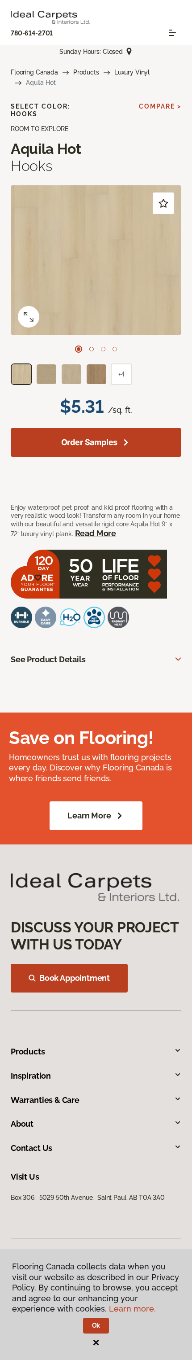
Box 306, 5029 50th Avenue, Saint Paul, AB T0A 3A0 (88, 1197)
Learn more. (132, 1308)
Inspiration (31, 1075)
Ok (96, 1325)
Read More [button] (95, 533)
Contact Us (31, 1148)
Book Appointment (74, 978)
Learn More (89, 815)
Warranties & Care (45, 1100)
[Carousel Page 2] (91, 349)
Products (86, 72)
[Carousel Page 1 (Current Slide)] (78, 349)
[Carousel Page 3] (103, 349)
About (22, 1123)
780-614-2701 (32, 33)
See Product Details (48, 659)
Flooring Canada (34, 72)
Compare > (160, 106)
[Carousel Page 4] (115, 349)
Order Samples (89, 442)
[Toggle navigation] (172, 33)
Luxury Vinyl (132, 72)
